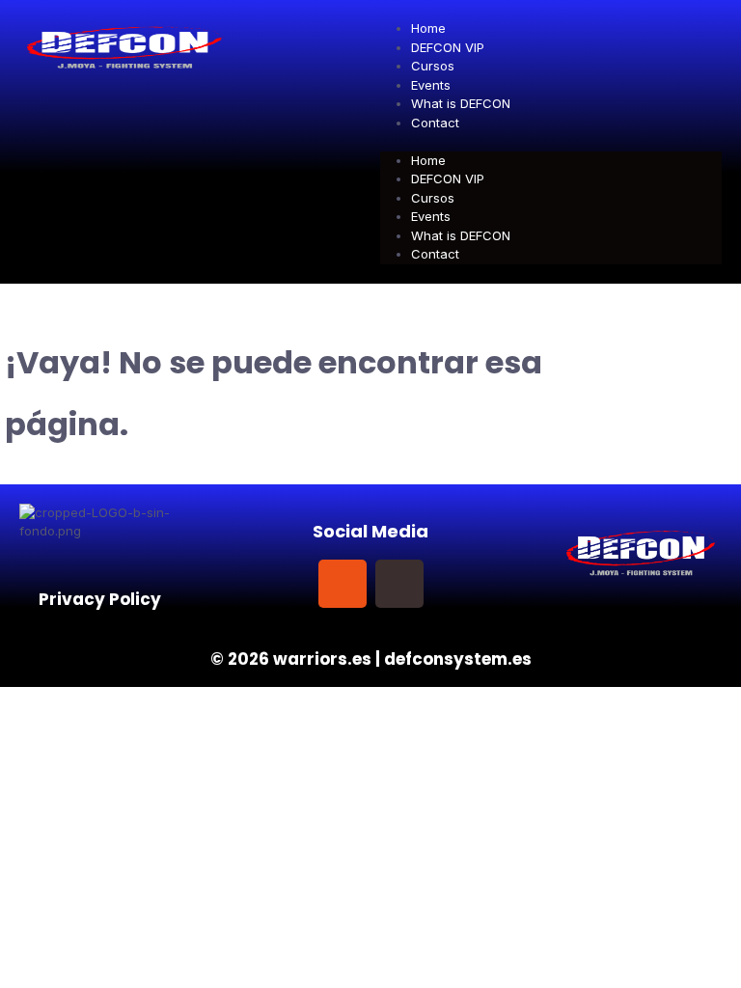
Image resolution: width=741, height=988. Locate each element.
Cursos (432, 65)
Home (428, 28)
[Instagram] (342, 584)
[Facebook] (285, 584)
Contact (435, 122)
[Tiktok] (399, 584)
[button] (551, 141)
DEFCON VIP (447, 47)
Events (431, 85)
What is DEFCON (460, 103)
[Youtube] (456, 584)
